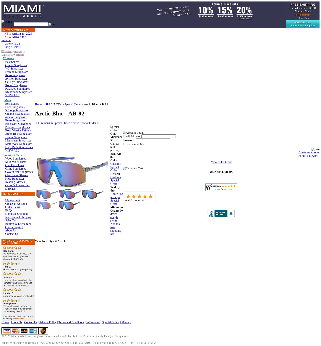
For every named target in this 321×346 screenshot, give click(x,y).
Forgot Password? (309, 155)
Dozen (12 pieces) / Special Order (116, 198)
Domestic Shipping (16, 213)
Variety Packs (12, 43)
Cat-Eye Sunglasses (16, 81)
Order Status (12, 207)
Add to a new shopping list (115, 229)
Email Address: (132, 136)
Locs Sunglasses (15, 107)
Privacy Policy (47, 322)
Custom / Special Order (115, 167)
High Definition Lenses (19, 147)
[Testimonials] (18, 319)
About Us (11, 230)
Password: (129, 140)
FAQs (8, 210)
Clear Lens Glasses (16, 175)
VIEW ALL (12, 95)
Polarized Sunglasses (17, 88)
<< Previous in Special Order (52, 123)
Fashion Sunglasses (16, 71)
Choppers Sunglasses (17, 113)
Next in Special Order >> (85, 123)
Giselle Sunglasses (16, 65)
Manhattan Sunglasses (18, 140)
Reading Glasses (15, 182)
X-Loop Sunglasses (16, 110)
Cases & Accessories (17, 185)
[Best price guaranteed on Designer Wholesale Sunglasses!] (200, 10)
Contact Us (11, 233)
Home (38, 104)
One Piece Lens (14, 165)
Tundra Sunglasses (16, 137)
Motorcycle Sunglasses (18, 143)
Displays (10, 188)
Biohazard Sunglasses (18, 123)
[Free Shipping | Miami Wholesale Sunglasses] (303, 10)
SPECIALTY (53, 104)
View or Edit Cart (221, 162)
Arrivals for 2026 (18, 33)
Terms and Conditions (71, 322)
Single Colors (12, 47)
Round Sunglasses (16, 85)
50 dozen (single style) (116, 215)
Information (93, 322)
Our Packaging (14, 227)
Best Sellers (12, 61)
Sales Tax (11, 220)
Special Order (73, 104)
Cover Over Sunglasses (19, 171)
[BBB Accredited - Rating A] (221, 216)
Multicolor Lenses (15, 161)
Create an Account (16, 203)
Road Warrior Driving (18, 130)
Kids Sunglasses (14, 178)
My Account (12, 200)
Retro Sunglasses (15, 75)
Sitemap (126, 322)
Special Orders (110, 322)
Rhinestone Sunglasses (18, 92)
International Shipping (18, 217)
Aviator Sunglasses (16, 78)
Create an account (309, 152)
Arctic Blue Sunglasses (18, 133)
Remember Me (135, 144)
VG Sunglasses (14, 68)
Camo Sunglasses (15, 168)
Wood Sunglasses (15, 158)
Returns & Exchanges (18, 223)
